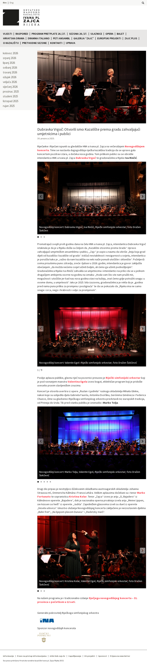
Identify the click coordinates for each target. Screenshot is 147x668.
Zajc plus (131, 38)
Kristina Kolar (78, 496)
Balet (120, 33)
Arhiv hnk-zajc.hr (57, 656)
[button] (142, 196)
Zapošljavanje (74, 656)
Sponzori (102, 656)
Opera (109, 33)
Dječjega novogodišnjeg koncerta (110, 598)
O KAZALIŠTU (11, 43)
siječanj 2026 (10, 87)
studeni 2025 (10, 96)
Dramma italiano (39, 38)
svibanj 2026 (10, 67)
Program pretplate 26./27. (49, 33)
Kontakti (56, 43)
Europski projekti (109, 38)
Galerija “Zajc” (84, 38)
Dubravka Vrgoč (86, 158)
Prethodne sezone (34, 43)
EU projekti (89, 656)
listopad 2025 (10, 101)
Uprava (70, 43)
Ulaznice (96, 33)
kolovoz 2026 (10, 53)
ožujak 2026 (9, 77)
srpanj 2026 (9, 58)
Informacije (8, 656)
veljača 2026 (10, 82)
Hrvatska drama (13, 38)
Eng (11, 2)
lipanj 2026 (9, 63)
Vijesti (7, 33)
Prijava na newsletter (120, 656)
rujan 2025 (9, 106)
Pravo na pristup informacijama (32, 656)
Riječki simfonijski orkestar (123, 377)
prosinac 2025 (11, 91)
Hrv (5, 2)
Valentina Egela (77, 381)
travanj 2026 (10, 72)
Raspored (22, 33)
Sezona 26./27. (78, 33)
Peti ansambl (61, 38)
